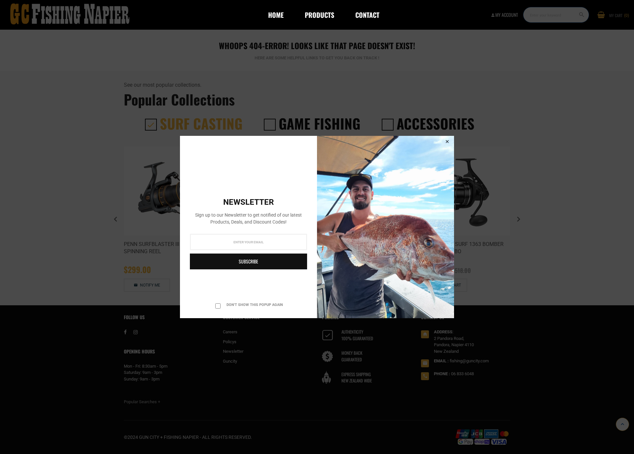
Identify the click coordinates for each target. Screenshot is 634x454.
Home (276, 15)
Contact (367, 15)
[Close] (447, 141)
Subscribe (248, 261)
